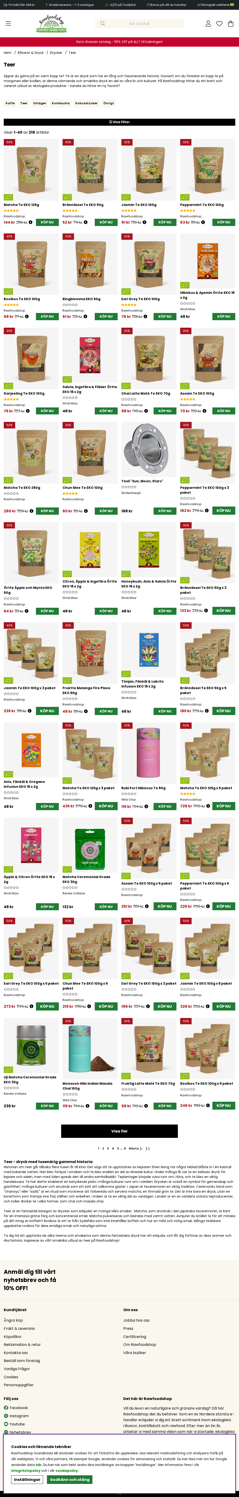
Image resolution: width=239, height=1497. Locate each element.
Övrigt (108, 103)
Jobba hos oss (136, 1320)
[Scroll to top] (119, 1494)
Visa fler (119, 1131)
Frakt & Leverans (19, 1328)
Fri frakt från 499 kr (22, 5)
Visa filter (121, 122)
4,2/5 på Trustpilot (123, 5)
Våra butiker (134, 1352)
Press (128, 1328)
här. (39, 1465)
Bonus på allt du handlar (168, 5)
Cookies (11, 1377)
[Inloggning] (208, 23)
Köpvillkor (13, 1336)
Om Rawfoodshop (139, 1344)
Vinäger (39, 103)
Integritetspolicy (25, 1471)
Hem (7, 52)
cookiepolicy (67, 1471)
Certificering (134, 1336)
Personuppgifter (19, 1385)
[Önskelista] (219, 23)
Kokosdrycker (86, 103)
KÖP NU (224, 510)
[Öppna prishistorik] (30, 222)
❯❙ (147, 1148)
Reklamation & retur (22, 1344)
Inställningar (27, 1479)
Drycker (56, 52)
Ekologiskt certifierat (215, 5)
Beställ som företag (22, 1360)
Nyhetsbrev (20, 1432)
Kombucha (61, 103)
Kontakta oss (16, 1352)
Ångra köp (13, 1320)
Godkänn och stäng (70, 1479)
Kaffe (10, 103)
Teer (72, 52)
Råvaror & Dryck (31, 52)
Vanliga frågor (17, 1369)
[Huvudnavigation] (8, 23)
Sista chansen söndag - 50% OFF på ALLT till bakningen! (119, 42)
